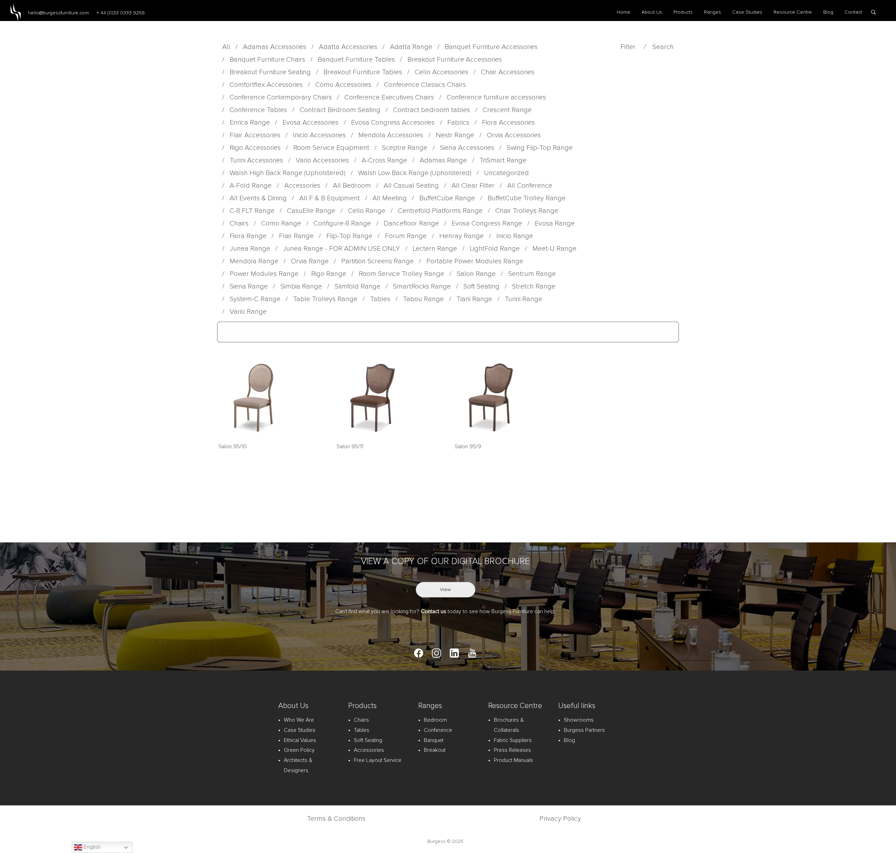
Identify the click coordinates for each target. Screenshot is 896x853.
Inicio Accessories (319, 135)
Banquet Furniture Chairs (267, 59)
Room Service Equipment (331, 147)
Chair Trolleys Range (526, 210)
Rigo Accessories (255, 147)
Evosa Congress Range (486, 223)
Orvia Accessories (514, 135)
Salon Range (476, 273)
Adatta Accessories (348, 46)
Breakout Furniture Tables (362, 72)
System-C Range (255, 299)
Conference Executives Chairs (389, 97)
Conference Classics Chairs (425, 84)
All (226, 46)
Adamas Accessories (274, 46)
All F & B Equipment (329, 198)
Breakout (435, 750)
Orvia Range (310, 261)
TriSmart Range (502, 160)
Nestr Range (455, 135)
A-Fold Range (251, 185)
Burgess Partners (584, 730)
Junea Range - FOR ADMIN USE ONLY (341, 248)
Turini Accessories (256, 160)
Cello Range (366, 210)
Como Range (281, 223)
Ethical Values (300, 740)
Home (623, 12)
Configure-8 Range (342, 223)
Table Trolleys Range (325, 299)
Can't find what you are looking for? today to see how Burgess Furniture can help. (445, 611)
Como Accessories (343, 84)
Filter (628, 46)
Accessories (302, 185)
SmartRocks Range (422, 286)
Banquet (433, 740)
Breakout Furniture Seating (270, 72)
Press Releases (512, 750)
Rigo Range (328, 273)
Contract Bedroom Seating (340, 109)
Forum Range (406, 236)
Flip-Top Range (349, 236)
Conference (438, 730)
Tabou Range (423, 299)
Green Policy (299, 750)
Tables (380, 299)
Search (663, 46)
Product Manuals (513, 760)
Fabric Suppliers (513, 740)
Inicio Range (514, 236)
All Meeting (389, 198)
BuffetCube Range (447, 198)
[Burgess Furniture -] (15, 12)
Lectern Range (435, 248)
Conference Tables (258, 109)
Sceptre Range (404, 147)
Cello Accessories (441, 72)
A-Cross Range (384, 160)
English (91, 847)
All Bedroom (352, 185)
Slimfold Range (357, 286)
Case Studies (747, 12)
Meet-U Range (554, 248)
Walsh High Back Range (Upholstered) (287, 172)
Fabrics (458, 122)
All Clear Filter (473, 185)
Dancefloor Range (411, 223)
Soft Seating (481, 286)
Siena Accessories (467, 147)
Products (683, 12)
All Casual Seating (411, 185)
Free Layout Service (377, 760)
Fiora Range (248, 236)
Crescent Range (507, 109)
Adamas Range (443, 160)
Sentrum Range (532, 273)
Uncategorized (506, 172)
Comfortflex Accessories (266, 84)
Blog (828, 12)
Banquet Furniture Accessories (491, 46)
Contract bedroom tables (431, 109)
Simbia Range (301, 286)
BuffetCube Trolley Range (527, 198)
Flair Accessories (255, 135)
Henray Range (461, 236)
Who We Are (299, 720)
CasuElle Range (311, 210)
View (445, 589)
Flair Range (296, 236)
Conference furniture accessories (496, 97)
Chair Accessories (507, 72)
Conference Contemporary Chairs (281, 97)
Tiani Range (474, 299)
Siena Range (249, 286)
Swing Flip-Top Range (540, 147)
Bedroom (435, 720)
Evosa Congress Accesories (393, 122)
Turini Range (523, 299)
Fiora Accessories (508, 122)
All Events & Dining (258, 198)
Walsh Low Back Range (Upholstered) (414, 172)
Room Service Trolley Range (401, 273)
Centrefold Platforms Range (440, 210)
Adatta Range (411, 46)
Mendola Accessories (390, 135)
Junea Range (250, 248)
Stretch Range (533, 286)
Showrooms (579, 720)
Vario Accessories (322, 160)
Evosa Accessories (310, 122)
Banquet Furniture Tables (356, 59)
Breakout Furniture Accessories (454, 59)
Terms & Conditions (336, 818)
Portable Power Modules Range (474, 261)
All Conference (529, 185)
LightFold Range (495, 248)
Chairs (239, 223)
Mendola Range (254, 261)
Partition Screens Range (377, 261)
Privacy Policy (560, 818)
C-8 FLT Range (252, 210)
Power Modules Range (264, 273)
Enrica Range (250, 122)
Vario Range (248, 311)
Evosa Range (555, 223)
